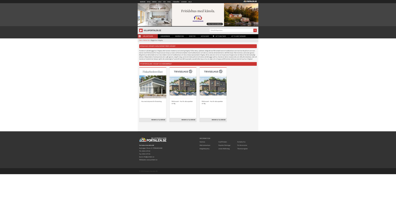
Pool (169, 2)
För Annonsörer (242, 145)
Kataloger (205, 36)
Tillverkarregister (242, 149)
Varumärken (165, 36)
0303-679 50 (146, 151)
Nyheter (192, 36)
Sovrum (184, 2)
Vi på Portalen (222, 142)
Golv (159, 2)
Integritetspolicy (204, 149)
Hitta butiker (221, 36)
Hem (140, 40)
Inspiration (179, 36)
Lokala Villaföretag (224, 149)
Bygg (148, 2)
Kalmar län (146, 40)
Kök (164, 2)
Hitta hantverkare (238, 36)
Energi (154, 2)
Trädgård (176, 2)
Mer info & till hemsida (158, 120)
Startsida (202, 142)
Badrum (142, 2)
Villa (190, 2)
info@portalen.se (148, 157)
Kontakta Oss (241, 142)
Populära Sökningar (224, 145)
